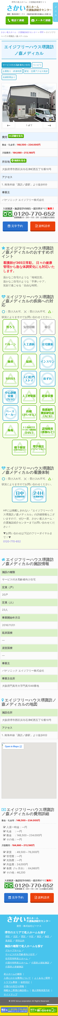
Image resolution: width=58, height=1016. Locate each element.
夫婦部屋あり (9, 77)
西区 (23, 936)
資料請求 (44, 226)
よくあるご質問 (42, 978)
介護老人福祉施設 (40, 962)
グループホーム (13, 950)
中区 (31, 936)
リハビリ (37, 65)
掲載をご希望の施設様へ (16, 990)
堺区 (7, 936)
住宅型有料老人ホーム (16, 958)
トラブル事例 (10, 982)
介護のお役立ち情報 (14, 986)
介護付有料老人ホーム (16, 962)
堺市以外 (19, 940)
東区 (39, 936)
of (29, 125)
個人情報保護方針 (41, 990)
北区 (15, 936)
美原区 (8, 940)
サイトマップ (10, 994)
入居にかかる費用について (17, 978)
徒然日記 (25, 982)
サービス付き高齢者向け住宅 (16, 65)
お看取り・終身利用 (12, 71)
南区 (47, 936)
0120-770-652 (12, 541)
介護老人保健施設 (14, 966)
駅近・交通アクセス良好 (36, 71)
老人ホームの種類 (13, 974)
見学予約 (17, 226)
